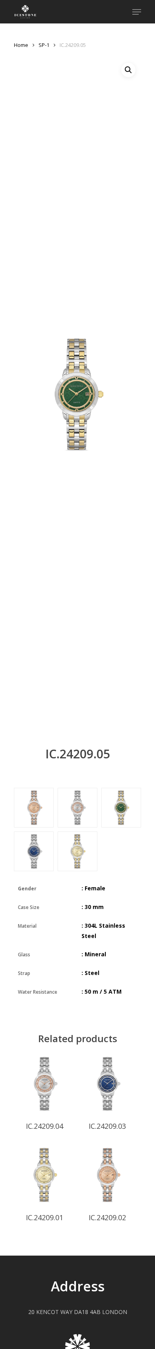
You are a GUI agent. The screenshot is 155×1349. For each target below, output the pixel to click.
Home (21, 44)
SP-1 (44, 44)
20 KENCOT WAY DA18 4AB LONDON (77, 1312)
